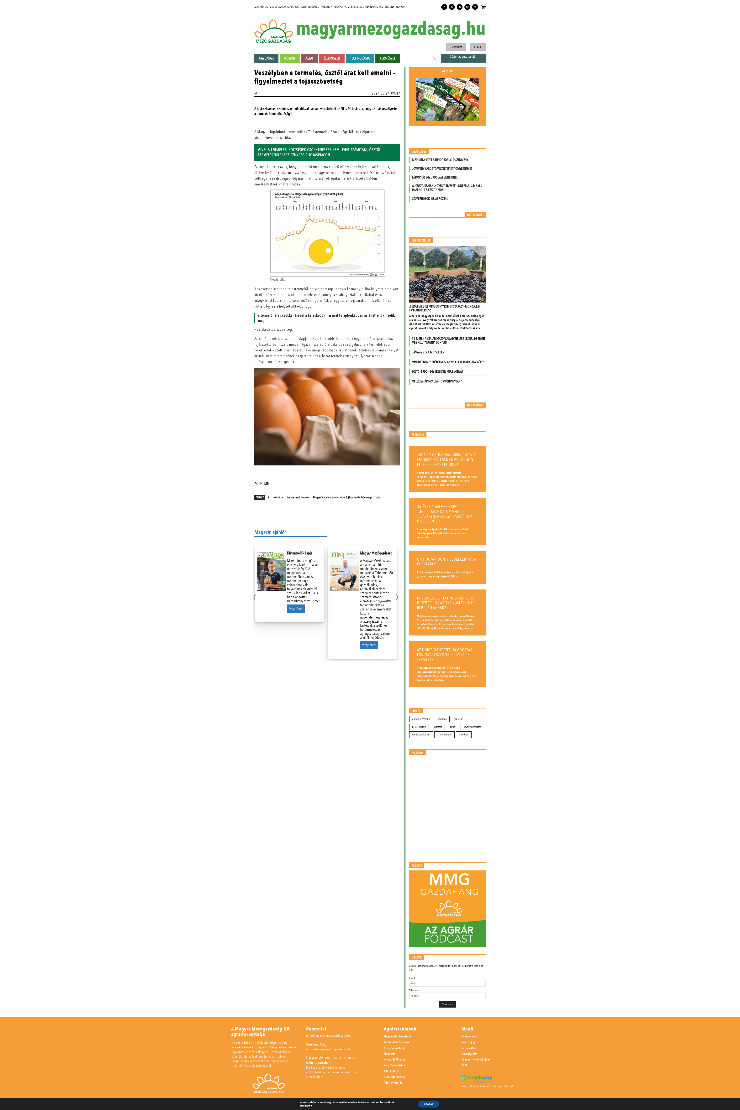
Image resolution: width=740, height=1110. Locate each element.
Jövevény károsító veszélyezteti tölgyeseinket (442, 169)
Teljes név (414, 990)
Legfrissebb (419, 151)
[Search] (434, 58)
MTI (257, 93)
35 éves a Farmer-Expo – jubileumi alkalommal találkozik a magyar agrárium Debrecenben (445, 514)
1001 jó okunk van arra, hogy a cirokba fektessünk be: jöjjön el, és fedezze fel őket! (446, 459)
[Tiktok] (475, 7)
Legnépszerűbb (421, 240)
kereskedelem (419, 727)
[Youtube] (467, 7)
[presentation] (254, 596)
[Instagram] (452, 7)
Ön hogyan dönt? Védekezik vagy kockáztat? (447, 562)
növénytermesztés (472, 727)
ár (269, 497)
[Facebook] (444, 7)
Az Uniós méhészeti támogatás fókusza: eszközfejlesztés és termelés (444, 654)
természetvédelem (421, 734)
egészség (442, 719)
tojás (378, 497)
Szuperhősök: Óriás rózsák (430, 199)
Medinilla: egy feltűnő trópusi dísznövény (440, 160)
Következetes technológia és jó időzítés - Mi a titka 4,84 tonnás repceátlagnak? (446, 603)
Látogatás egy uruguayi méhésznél (434, 177)
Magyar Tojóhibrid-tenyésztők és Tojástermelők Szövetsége (342, 497)
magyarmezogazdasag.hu (391, 29)
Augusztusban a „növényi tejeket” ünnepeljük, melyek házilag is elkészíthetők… (447, 188)
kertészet (437, 727)
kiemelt (452, 727)
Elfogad (428, 1104)
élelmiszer (278, 497)
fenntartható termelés (298, 497)
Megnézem (296, 608)
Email (412, 978)
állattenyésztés (444, 734)
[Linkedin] (459, 7)
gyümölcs (458, 719)
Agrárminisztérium (421, 719)
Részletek (306, 1105)
